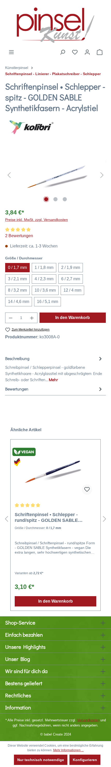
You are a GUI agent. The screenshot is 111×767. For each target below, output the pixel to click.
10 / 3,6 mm (45, 290)
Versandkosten (88, 720)
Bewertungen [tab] (16, 389)
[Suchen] (62, 52)
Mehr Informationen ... (68, 750)
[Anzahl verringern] (10, 318)
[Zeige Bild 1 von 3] (46, 199)
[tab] (54, 369)
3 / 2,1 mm (17, 279)
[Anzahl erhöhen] (32, 318)
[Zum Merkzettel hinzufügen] (87, 489)
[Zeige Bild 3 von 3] (65, 199)
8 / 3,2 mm (17, 290)
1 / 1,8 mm (44, 267)
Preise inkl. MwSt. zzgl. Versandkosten (36, 220)
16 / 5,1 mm (47, 301)
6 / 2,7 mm (70, 279)
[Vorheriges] (9, 174)
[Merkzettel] (75, 52)
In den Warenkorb (72, 317)
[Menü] (11, 52)
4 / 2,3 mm (44, 279)
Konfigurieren (85, 760)
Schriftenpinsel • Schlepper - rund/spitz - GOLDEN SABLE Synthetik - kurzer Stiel (46, 517)
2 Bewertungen (19, 236)
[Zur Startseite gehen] (55, 24)
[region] (55, 175)
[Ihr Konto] (87, 52)
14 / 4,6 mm (18, 301)
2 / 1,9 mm (70, 267)
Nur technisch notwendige (40, 760)
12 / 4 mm (72, 290)
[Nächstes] (102, 174)
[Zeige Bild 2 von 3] (55, 199)
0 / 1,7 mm (17, 267)
